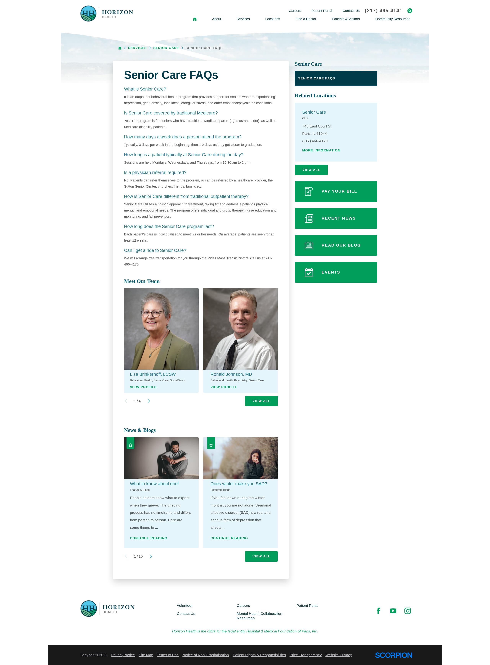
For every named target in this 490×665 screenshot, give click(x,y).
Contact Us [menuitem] (351, 11)
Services (137, 48)
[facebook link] (378, 610)
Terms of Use (168, 655)
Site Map (146, 655)
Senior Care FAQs (316, 78)
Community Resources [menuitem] (392, 19)
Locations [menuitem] (272, 19)
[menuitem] (194, 19)
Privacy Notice (123, 655)
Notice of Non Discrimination (205, 655)
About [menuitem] (216, 19)
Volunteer (185, 606)
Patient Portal (307, 606)
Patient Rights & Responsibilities (259, 655)
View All (261, 401)
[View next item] (149, 401)
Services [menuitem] (243, 19)
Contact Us (186, 614)
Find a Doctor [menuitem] (306, 19)
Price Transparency (306, 655)
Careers (243, 606)
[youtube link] (393, 610)
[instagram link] (407, 610)
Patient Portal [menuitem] (321, 11)
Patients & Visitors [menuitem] (346, 19)
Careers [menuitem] (295, 11)
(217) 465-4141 (383, 10)
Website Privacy (338, 655)
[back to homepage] (120, 48)
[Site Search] (409, 10)
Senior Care (166, 48)
